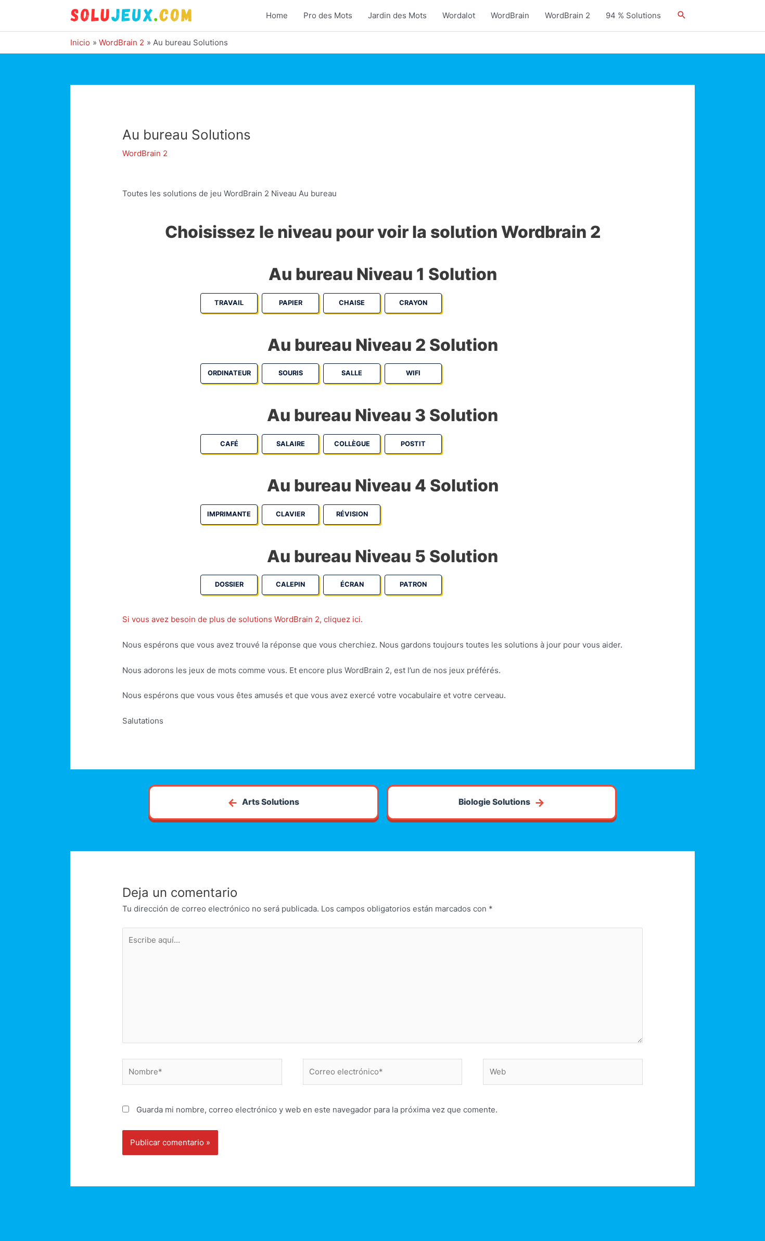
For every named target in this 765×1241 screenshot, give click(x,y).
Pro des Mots (327, 15)
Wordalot (458, 15)
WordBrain (510, 15)
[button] (682, 15)
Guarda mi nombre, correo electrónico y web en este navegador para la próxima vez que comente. (317, 1110)
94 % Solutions (633, 15)
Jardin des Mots (397, 15)
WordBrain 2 (567, 15)
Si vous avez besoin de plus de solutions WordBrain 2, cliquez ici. (242, 619)
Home (277, 15)
